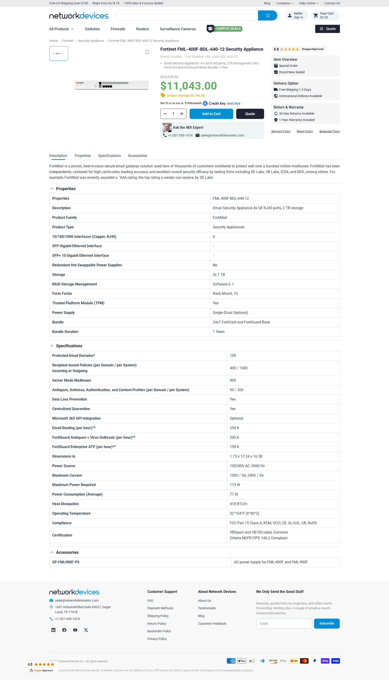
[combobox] (196, 15)
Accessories (137, 156)
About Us (204, 600)
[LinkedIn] (53, 630)
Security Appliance (91, 41)
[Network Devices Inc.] (78, 15)
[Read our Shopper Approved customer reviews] (41, 667)
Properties (83, 156)
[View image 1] (58, 53)
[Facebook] (64, 630)
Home (53, 41)
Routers (142, 29)
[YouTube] (75, 630)
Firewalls (118, 29)
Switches (92, 29)
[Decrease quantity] (165, 113)
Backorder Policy (330, 131)
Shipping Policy (280, 131)
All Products (59, 29)
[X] (86, 630)
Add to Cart (211, 114)
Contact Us (332, 3)
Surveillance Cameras (178, 29)
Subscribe (327, 623)
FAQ (150, 600)
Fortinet (67, 41)
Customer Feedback (212, 623)
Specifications (109, 156)
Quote (331, 29)
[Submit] (267, 15)
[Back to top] (51, 188)
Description (58, 156)
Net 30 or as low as (200, 103)
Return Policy (305, 131)
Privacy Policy (157, 639)
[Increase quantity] (182, 113)
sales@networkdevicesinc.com (222, 135)
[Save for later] (147, 52)
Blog (267, 3)
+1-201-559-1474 (180, 135)
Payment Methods (160, 608)
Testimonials (207, 608)
